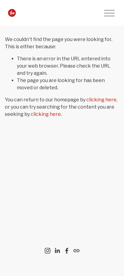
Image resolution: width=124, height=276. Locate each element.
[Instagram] (48, 251)
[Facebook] (67, 251)
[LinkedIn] (57, 251)
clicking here (101, 100)
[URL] (76, 251)
